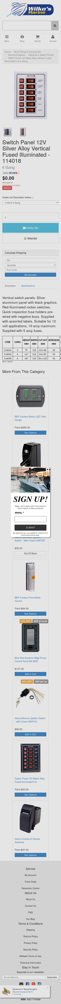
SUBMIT (30, 527)
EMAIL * (19, 512)
